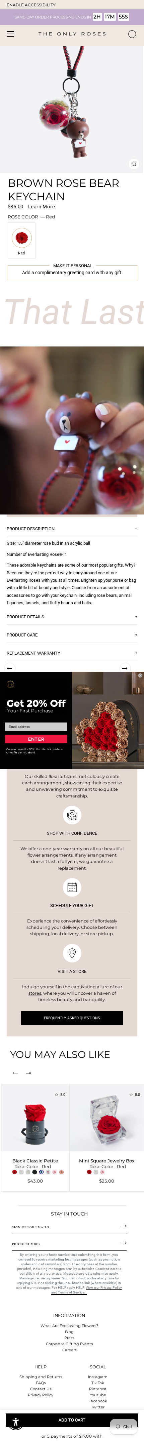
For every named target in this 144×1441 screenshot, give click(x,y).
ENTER (36, 739)
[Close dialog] (140, 675)
